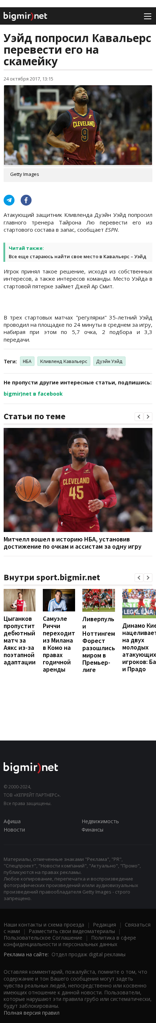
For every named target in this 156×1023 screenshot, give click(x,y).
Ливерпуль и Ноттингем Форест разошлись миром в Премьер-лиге (98, 644)
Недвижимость (100, 821)
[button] (139, 416)
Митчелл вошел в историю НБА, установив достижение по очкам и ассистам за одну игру (72, 542)
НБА (27, 361)
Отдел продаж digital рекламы (89, 954)
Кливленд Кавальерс (63, 361)
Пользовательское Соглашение (43, 937)
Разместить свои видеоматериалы (72, 931)
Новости (14, 829)
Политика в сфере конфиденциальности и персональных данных (70, 941)
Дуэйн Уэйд (109, 361)
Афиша (12, 821)
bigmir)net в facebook (33, 393)
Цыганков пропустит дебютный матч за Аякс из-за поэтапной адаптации (20, 640)
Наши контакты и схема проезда (44, 924)
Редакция (104, 924)
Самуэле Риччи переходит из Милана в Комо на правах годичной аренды (59, 643)
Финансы (92, 829)
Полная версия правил (31, 1012)
